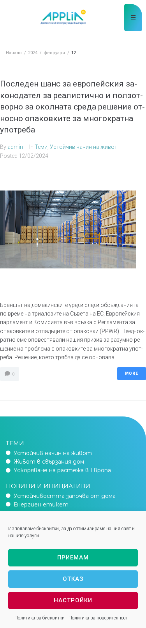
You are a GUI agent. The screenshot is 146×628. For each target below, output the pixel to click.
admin (15, 147)
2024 (32, 52)
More (131, 373)
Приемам (73, 557)
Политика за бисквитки (39, 618)
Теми (41, 147)
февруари (54, 52)
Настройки (73, 600)
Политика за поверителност (98, 618)
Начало (14, 52)
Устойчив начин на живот (83, 147)
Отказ (73, 578)
